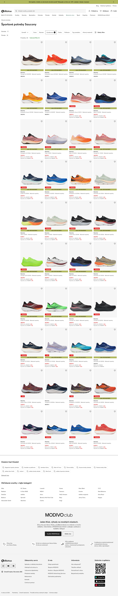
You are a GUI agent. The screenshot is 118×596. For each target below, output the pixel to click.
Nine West (82, 488)
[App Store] (100, 581)
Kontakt (27, 579)
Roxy (60, 497)
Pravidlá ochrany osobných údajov (39, 592)
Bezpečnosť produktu (77, 573)
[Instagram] (3, 566)
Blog (97, 6)
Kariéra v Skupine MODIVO (56, 570)
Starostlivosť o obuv (77, 570)
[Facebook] (13, 566)
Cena (35, 32)
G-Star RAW (24, 491)
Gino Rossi (101, 494)
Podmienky (15, 592)
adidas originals (83, 494)
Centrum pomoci (30, 582)
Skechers (23, 500)
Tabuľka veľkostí (76, 567)
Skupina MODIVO (53, 567)
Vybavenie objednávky (31, 570)
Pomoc (115, 6)
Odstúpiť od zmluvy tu (31, 567)
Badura (3, 497)
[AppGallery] (100, 585)
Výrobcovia (50, 32)
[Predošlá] (4, 2)
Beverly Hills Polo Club (46, 497)
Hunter (81, 491)
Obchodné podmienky (54, 576)
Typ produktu (76, 32)
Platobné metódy (30, 573)
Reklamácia (28, 576)
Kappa (100, 497)
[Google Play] (100, 577)
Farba (60, 32)
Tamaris (61, 491)
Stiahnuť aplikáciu (105, 6)
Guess (61, 488)
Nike (2, 488)
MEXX (42, 491)
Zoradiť (24, 32)
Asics (41, 494)
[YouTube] (8, 566)
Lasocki (42, 488)
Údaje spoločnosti (53, 564)
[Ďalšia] (113, 2)
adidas (23, 494)
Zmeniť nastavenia (24, 592)
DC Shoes (23, 488)
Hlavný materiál (87, 32)
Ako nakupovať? (76, 564)
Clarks (42, 500)
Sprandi (23, 497)
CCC (99, 488)
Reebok (3, 491)
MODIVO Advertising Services (57, 573)
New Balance (102, 491)
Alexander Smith (6, 500)
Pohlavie (67, 32)
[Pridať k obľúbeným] (42, 42)
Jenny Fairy (82, 497)
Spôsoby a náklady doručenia (33, 564)
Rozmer (41, 32)
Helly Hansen (63, 494)
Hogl (60, 500)
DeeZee (3, 494)
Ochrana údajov (53, 592)
